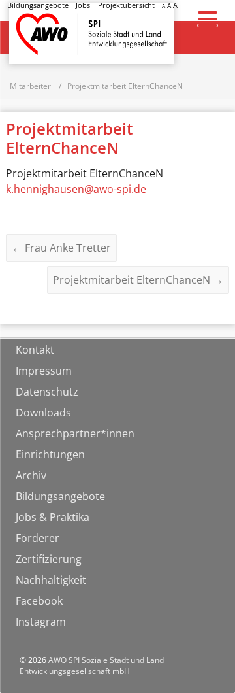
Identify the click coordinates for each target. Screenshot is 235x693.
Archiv (31, 475)
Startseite (43, 22)
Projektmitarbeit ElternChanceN (138, 280)
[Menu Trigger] (208, 18)
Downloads (43, 412)
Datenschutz (47, 391)
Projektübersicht (126, 5)
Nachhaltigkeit (51, 580)
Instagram (41, 622)
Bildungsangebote (38, 5)
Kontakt (35, 350)
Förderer (37, 538)
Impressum (44, 370)
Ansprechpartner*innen (75, 433)
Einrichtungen (50, 454)
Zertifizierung (49, 559)
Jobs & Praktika (52, 517)
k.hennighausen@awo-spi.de (76, 189)
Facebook (39, 601)
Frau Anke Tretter (61, 248)
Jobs (83, 5)
